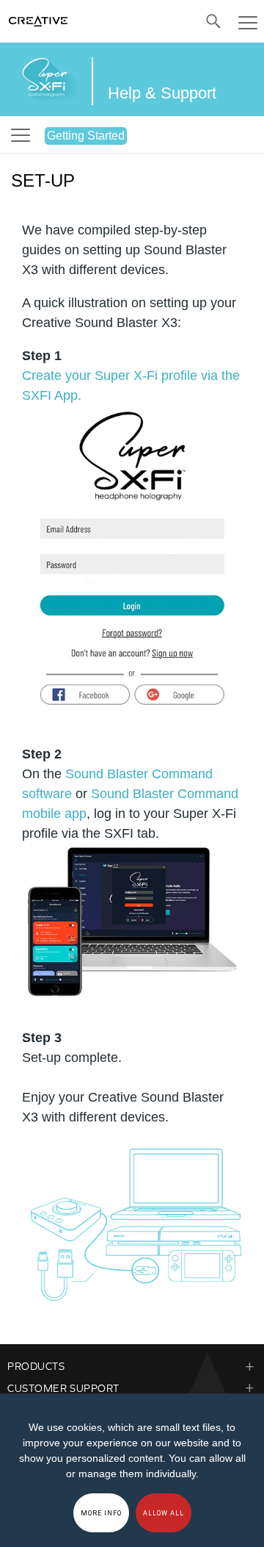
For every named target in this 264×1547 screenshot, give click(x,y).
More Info (101, 1513)
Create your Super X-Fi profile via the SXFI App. (131, 385)
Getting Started (86, 135)
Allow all (163, 1513)
